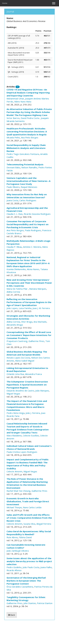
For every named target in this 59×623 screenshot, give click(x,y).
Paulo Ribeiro (13, 187)
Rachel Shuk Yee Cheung (18, 490)
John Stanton (29, 603)
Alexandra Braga (15, 324)
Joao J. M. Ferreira (41, 308)
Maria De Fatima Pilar (17, 288)
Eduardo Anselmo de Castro (20, 390)
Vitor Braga (26, 321)
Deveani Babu (13, 167)
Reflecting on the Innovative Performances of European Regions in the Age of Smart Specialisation (29, 302)
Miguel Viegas (13, 393)
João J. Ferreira (33, 413)
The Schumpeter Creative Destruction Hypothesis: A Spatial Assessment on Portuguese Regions (27, 384)
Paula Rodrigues (33, 230)
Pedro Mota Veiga (15, 413)
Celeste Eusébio (31, 435)
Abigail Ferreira (43, 523)
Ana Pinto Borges (29, 137)
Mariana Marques (37, 288)
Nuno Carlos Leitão (32, 507)
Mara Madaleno (14, 435)
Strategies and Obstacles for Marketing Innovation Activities (28, 317)
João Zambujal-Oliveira (18, 550)
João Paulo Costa (31, 567)
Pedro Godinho (14, 567)
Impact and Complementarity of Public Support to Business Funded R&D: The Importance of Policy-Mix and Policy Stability (28, 464)
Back (12, 614)
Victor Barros (13, 118)
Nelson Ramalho (29, 167)
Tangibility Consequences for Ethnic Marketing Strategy (26, 599)
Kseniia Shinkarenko (16, 269)
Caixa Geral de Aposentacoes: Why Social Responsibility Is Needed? (29, 533)
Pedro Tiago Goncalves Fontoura (23, 154)
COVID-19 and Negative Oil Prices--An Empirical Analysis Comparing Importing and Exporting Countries (28, 92)
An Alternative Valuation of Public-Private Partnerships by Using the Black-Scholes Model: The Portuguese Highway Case (29, 112)
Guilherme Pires (36, 341)
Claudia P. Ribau (14, 246)
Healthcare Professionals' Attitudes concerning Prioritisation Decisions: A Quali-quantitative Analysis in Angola (27, 131)
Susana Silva (29, 523)
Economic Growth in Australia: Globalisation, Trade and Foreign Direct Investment (28, 501)
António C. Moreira (32, 246)
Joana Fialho (46, 567)
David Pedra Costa (30, 118)
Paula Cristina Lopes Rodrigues (22, 451)
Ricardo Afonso (14, 570)
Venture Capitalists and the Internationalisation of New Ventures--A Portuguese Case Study (28, 181)
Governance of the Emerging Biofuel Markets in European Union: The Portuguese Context (26, 580)
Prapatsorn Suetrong (17, 341)
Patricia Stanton (44, 603)
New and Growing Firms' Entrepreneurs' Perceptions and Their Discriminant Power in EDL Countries (29, 282)
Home (4, 3)
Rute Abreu (12, 537)
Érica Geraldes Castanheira (20, 586)
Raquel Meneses (29, 187)
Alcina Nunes (33, 269)
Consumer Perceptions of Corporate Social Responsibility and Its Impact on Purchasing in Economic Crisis (27, 224)
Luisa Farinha (25, 308)
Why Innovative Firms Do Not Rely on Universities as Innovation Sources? (27, 196)
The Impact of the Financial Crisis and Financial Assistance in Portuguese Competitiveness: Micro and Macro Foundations (27, 405)
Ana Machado (40, 321)
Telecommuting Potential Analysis (25, 164)
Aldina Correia (13, 291)
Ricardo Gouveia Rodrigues (37, 213)
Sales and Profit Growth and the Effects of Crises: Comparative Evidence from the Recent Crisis (29, 517)
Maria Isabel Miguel (24, 360)
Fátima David (25, 537)
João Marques (42, 390)
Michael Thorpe (14, 507)
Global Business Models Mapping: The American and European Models (27, 353)
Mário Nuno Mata (22, 101)
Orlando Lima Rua (15, 374)
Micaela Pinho (13, 137)
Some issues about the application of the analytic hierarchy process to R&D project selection (29, 561)
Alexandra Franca (33, 374)
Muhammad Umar (15, 98)
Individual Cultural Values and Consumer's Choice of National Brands (29, 447)
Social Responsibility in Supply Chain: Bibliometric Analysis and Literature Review (26, 148)
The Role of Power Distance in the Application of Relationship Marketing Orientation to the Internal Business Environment (27, 483)
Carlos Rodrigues (27, 200)
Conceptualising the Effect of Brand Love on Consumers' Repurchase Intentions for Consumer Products (29, 335)
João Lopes (12, 308)
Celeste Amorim (14, 471)
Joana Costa (12, 200)
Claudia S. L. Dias (15, 213)
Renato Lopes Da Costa (18, 357)
